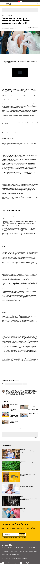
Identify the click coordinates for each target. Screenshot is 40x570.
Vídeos (10, 558)
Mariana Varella (5, 26)
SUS (18, 554)
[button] (29, 27)
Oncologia (3, 554)
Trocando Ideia (24, 558)
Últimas (3, 558)
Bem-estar (4, 551)
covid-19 (12, 97)
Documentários (18, 558)
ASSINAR (22, 534)
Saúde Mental (14, 554)
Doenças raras (16, 551)
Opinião (6, 558)
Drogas (21, 551)
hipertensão (8, 164)
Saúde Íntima (8, 554)
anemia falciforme (23, 167)
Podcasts (13, 558)
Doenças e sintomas (9, 551)
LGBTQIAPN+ (25, 551)
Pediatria (35, 551)
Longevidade (30, 551)
